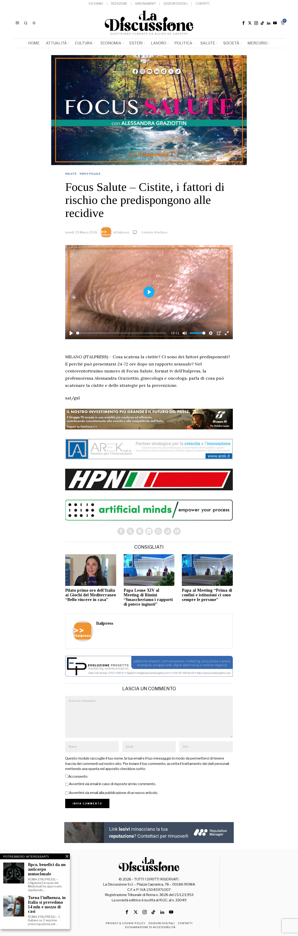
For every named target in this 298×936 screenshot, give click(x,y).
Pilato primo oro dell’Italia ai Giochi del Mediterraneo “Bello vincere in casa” (90, 595)
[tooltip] (243, 23)
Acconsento (78, 776)
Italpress (123, 232)
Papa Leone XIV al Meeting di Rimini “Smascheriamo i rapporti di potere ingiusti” (148, 597)
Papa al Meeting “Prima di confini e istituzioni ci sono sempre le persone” (207, 595)
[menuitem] (96, 4)
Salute (71, 173)
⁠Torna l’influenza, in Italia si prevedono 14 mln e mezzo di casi (47, 905)
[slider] (121, 333)
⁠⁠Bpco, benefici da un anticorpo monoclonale (47, 869)
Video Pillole (90, 173)
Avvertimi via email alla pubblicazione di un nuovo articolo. (113, 793)
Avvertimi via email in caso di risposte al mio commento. (112, 784)
